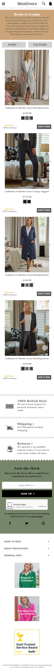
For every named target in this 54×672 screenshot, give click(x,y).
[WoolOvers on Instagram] (44, 524)
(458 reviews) (10, 127)
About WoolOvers (16, 548)
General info (13, 555)
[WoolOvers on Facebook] (10, 524)
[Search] (43, 4)
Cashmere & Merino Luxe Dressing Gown (27, 108)
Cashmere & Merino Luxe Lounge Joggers (27, 191)
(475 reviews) (10, 211)
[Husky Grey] (27, 118)
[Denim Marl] (31, 118)
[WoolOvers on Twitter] (27, 524)
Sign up (26, 493)
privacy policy (37, 516)
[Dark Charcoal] (23, 118)
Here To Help (12, 541)
